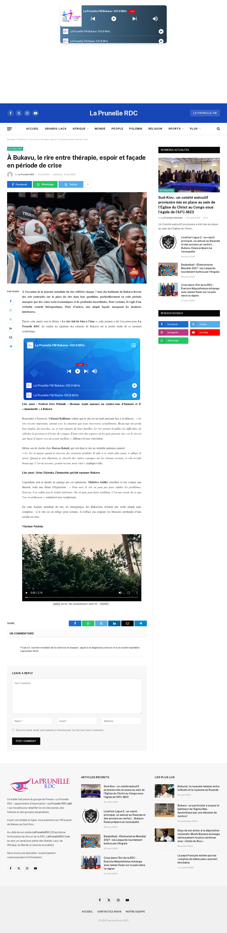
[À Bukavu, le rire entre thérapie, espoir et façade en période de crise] (77, 238)
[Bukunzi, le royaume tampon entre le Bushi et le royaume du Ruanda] (164, 791)
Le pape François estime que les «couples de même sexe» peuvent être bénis (197, 859)
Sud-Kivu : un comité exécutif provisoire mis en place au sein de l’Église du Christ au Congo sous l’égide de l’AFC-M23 (186, 204)
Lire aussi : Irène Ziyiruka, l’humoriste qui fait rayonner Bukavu (61, 472)
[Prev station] (134, 18)
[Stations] (134, 345)
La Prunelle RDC (26, 174)
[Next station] (93, 18)
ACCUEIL (32, 128)
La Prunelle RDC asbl (60, 803)
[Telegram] (10, 346)
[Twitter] (10, 319)
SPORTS (174, 128)
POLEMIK (135, 128)
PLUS (194, 128)
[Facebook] (10, 301)
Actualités (15, 149)
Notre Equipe (135, 911)
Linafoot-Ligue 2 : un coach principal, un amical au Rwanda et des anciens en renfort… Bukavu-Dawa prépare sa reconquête (200, 244)
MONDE (100, 128)
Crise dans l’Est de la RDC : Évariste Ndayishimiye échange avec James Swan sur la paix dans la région (200, 290)
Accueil (11, 139)
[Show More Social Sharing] (87, 184)
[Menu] (9, 129)
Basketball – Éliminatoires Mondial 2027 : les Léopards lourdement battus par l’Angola (200, 268)
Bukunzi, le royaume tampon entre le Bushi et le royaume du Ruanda (198, 788)
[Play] (114, 18)
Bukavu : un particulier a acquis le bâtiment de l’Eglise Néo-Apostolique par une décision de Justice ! (198, 811)
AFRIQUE (79, 128)
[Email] (10, 337)
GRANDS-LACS (56, 128)
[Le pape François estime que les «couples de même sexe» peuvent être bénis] (164, 860)
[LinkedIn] (10, 328)
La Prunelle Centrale (171, 217)
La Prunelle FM (205, 113)
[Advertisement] (113, 73)
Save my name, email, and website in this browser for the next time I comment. (60, 730)
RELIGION (155, 128)
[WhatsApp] (10, 310)
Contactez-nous (109, 911)
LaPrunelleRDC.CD (43, 832)
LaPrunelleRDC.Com (58, 836)
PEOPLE (117, 128)
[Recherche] (218, 129)
